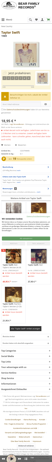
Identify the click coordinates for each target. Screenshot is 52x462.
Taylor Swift (10, 32)
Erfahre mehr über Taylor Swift (14, 177)
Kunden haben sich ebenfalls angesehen (18, 343)
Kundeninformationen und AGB (25, 428)
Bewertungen (8, 188)
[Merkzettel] (36, 19)
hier (26, 408)
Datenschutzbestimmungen (18, 109)
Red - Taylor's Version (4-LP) (12, 266)
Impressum (37, 441)
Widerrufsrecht (24, 437)
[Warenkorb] (48, 19)
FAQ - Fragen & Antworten (14, 424)
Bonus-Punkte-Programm (36, 424)
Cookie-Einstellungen (13, 419)
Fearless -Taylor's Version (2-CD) (12, 305)
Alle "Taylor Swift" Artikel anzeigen (25, 328)
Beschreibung (8, 167)
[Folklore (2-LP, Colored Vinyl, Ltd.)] (13, 210)
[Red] (38, 255)
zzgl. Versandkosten (17, 124)
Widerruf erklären (26, 446)
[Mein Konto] (42, 19)
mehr (19, 170)
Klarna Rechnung (30, 419)
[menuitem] (6, 19)
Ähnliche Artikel (9, 336)
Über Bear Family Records (20, 441)
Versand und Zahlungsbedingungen (18, 432)
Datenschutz (37, 437)
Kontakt (42, 419)
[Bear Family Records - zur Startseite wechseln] (9, 5)
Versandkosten (41, 396)
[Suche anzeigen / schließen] (30, 19)
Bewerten (22, 145)
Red (35, 265)
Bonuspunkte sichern (24, 159)
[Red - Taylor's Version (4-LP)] (13, 255)
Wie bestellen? (39, 432)
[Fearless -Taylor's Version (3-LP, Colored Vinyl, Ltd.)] (38, 210)
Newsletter (12, 437)
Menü (9, 19)
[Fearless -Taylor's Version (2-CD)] (13, 294)
